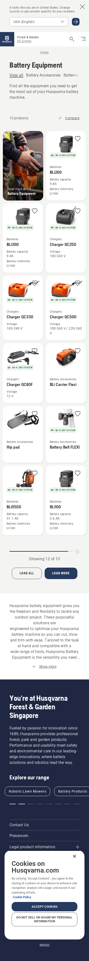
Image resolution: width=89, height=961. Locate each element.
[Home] (7, 39)
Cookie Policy (22, 897)
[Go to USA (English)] (76, 22)
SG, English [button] (24, 41)
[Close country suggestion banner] (82, 7)
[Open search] (72, 39)
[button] (77, 139)
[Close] (74, 856)
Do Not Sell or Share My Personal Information (44, 919)
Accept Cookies (44, 906)
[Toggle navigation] (83, 39)
